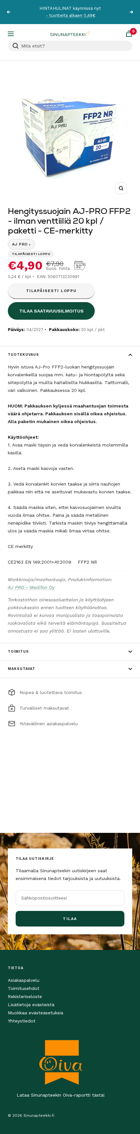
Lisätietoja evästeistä (31, 1004)
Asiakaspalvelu (23, 980)
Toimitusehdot (23, 988)
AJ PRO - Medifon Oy (31, 587)
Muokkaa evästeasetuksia (35, 1012)
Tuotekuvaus (23, 355)
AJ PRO (21, 244)
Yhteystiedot (21, 1020)
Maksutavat (21, 669)
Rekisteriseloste (25, 996)
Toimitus (18, 651)
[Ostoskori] (129, 34)
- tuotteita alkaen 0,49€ (70, 15)
